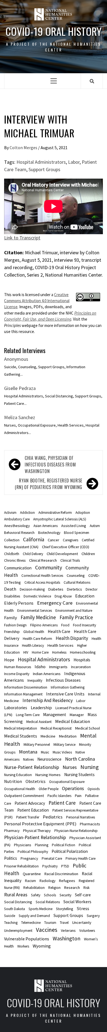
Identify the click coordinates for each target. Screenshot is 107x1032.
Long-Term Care (28, 714)
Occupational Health (19, 789)
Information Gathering (68, 687)
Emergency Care (54, 603)
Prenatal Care (52, 858)
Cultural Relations (77, 582)
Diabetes (55, 589)
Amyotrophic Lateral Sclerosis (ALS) (59, 519)
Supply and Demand (34, 915)
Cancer (53, 539)
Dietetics (74, 589)
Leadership (41, 707)
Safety (35, 895)
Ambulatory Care (17, 519)
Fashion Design (15, 625)
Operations (73, 788)
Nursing (89, 767)
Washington (66, 938)
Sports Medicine (40, 909)
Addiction (27, 512)
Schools (50, 895)
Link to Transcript (22, 237)
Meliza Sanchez (19, 417)
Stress (83, 908)
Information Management (23, 694)
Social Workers (77, 901)
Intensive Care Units (65, 694)
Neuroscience (49, 759)
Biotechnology (49, 532)
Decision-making (32, 589)
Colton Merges (24, 147)
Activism (10, 512)
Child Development (62, 553)
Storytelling (64, 909)
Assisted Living (73, 525)
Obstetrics (36, 781)
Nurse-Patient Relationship (31, 767)
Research (72, 887)
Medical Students (20, 736)
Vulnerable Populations (26, 938)
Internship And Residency (47, 700)
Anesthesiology (17, 525)
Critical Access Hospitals (42, 582)
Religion (54, 887)
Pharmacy (11, 830)
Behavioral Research (19, 532)
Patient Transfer (27, 817)
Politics (10, 858)
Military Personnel (37, 744)
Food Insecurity (84, 625)
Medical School (87, 728)
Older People (48, 789)
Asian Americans (45, 525)
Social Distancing (18, 901)
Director (91, 589)
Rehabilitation (34, 887)
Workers (23, 946)
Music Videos (62, 752)
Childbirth (11, 554)
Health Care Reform (37, 638)
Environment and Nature (73, 610)
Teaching (11, 922)
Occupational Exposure (67, 781)
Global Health (33, 631)
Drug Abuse (63, 596)
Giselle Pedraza (20, 388)
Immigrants (58, 666)
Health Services (60, 645)
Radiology (47, 880)
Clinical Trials (70, 560)
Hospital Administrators (41, 162)
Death (10, 589)
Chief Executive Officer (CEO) (65, 546)
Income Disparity (16, 673)
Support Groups (44, 169)
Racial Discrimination (61, 873)
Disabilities (12, 596)
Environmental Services (34, 610)
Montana (28, 752)
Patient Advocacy (30, 803)
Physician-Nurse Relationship (76, 830)
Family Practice (76, 617)
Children (88, 553)
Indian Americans (47, 673)
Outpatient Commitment (24, 795)
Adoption (82, 512)
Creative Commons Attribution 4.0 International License (36, 301)
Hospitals (82, 659)
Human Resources (17, 667)
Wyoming (42, 946)
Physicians (22, 844)
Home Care (40, 652)
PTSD (65, 866)
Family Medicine (38, 617)
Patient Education (33, 810)
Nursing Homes (48, 774)
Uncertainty (81, 922)
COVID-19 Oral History (53, 31)
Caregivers (70, 540)
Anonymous (16, 359)
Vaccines (46, 929)
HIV (25, 652)
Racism (30, 880)
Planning (41, 845)
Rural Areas (15, 894)
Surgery (93, 915)
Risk (86, 887)
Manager (77, 714)
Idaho (40, 666)
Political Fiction (63, 845)
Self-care (83, 894)
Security (65, 895)
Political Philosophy (33, 851)
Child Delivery (33, 554)
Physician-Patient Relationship (35, 837)
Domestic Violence (37, 596)
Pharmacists (90, 823)
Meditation (68, 736)
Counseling (76, 575)
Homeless (59, 652)
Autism (95, 525)
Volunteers (87, 930)
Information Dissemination (25, 687)
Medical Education (72, 721)
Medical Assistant (39, 721)
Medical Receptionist (56, 728)
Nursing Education (18, 774)
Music (45, 752)
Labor (74, 162)
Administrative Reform (55, 512)
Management (54, 714)
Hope (9, 659)
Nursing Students (79, 774)
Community (48, 567)
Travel (64, 922)
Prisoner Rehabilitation (21, 866)
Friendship (12, 631)
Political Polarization (70, 851)
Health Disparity (72, 638)
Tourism (50, 922)
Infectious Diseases (63, 680)
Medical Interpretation (20, 728)
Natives (28, 759)
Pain (78, 795)
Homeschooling (83, 652)
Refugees (67, 880)
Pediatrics (53, 817)
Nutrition (13, 781)
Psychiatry (50, 866)
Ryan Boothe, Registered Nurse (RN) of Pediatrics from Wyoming (48, 483)
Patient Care (62, 802)
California (33, 539)
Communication (18, 567)
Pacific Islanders (59, 795)
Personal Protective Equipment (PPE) (40, 823)
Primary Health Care (80, 858)
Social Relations (48, 902)
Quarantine (32, 873)
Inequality (34, 680)
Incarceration (81, 667)
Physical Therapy (37, 830)
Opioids (94, 789)
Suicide (9, 915)
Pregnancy (29, 858)
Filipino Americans (44, 625)
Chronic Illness (15, 560)
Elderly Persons (18, 603)
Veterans (68, 930)
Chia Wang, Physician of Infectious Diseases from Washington (50, 464)
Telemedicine (31, 922)
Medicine (48, 736)
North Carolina (80, 759)
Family (10, 618)
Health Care (59, 631)
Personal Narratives (80, 817)
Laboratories (15, 707)
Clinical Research (43, 560)
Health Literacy (33, 645)
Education (84, 596)
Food (65, 625)
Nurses (70, 767)
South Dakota (14, 909)
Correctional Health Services (42, 575)
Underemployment (18, 930)
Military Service (64, 744)
